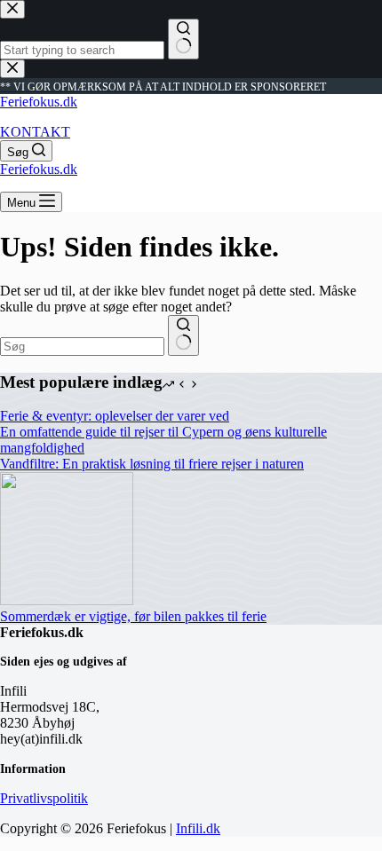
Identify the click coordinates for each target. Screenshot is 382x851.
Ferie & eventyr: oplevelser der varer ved (114, 415)
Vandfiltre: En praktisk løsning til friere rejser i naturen (152, 463)
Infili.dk (198, 828)
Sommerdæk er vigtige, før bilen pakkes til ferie (133, 616)
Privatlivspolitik (44, 798)
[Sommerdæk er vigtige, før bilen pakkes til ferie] (66, 600)
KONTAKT (35, 131)
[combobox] (82, 346)
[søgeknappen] (183, 335)
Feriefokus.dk (38, 101)
